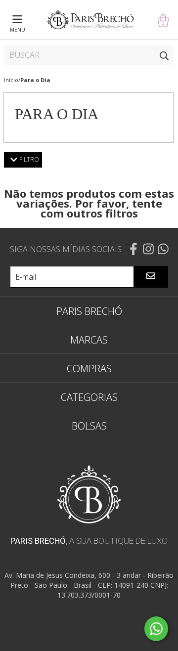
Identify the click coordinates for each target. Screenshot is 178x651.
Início (11, 80)
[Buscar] (164, 55)
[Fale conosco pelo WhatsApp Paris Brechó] (156, 628)
